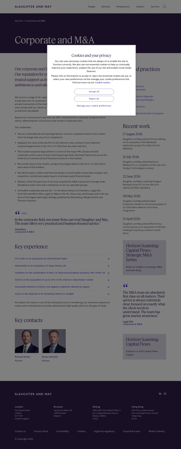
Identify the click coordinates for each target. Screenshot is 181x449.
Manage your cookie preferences (94, 105)
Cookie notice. (103, 82)
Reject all (94, 98)
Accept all (94, 91)
